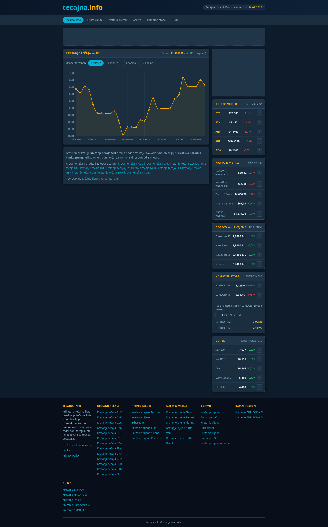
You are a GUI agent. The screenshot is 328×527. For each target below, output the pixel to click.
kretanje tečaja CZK (182, 163)
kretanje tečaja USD (84, 172)
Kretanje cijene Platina (180, 422)
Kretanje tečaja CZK (109, 422)
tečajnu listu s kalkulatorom (100, 178)
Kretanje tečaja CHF (109, 453)
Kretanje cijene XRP (144, 428)
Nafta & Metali (118, 20)
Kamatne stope (156, 20)
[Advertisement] (164, 36)
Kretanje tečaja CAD (109, 417)
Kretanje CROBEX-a (74, 510)
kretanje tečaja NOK (143, 168)
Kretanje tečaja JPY (109, 438)
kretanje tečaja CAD (156, 163)
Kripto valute (95, 20)
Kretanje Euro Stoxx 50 (77, 505)
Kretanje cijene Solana (145, 433)
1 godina (131, 63)
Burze (175, 20)
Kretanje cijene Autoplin (215, 443)
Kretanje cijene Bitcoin (146, 412)
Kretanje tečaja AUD (109, 412)
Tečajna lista (73, 20)
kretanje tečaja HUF (92, 168)
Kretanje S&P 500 (73, 489)
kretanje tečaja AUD (130, 163)
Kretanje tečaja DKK (109, 428)
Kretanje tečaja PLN (109, 474)
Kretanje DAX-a (72, 500)
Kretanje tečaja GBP (109, 459)
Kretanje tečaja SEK (109, 448)
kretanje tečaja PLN (136, 172)
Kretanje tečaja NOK (109, 443)
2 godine (148, 63)
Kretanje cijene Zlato (179, 412)
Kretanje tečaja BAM (109, 469)
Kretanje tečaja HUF (109, 433)
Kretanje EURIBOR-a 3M (250, 412)
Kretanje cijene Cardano (147, 438)
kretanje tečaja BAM (110, 172)
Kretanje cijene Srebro (180, 417)
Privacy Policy (71, 455)
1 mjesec (96, 63)
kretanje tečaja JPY (118, 168)
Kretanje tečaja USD (109, 464)
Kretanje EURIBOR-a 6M (250, 417)
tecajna (82, 7)
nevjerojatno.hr (173, 522)
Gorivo (137, 20)
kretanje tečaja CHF (169, 168)
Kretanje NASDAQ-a (75, 494)
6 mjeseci (113, 63)
